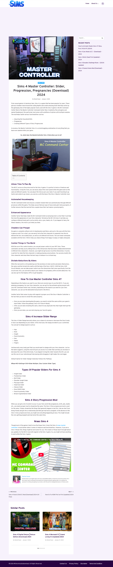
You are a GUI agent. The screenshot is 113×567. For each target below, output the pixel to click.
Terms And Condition (95, 564)
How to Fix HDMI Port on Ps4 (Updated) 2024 (59, 493)
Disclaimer (83, 564)
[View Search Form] (102, 3)
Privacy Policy (73, 564)
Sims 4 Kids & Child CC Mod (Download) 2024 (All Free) (24, 494)
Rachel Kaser (37, 99)
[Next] (68, 529)
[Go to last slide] (13, 529)
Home (87, 3)
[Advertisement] (56, 19)
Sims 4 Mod (41, 82)
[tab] (39, 548)
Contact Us (63, 564)
